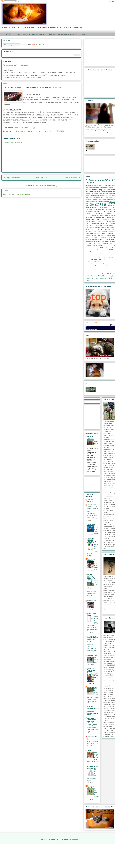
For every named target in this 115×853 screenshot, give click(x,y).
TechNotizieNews (92, 737)
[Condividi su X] (60, 131)
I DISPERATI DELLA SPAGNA (92, 637)
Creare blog (91, 592)
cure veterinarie (94, 228)
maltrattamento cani (92, 246)
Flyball (92, 237)
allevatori (108, 209)
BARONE (96, 677)
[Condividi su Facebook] (62, 131)
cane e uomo (90, 219)
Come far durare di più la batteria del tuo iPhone (92, 742)
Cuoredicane (91, 601)
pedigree (100, 256)
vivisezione (89, 280)
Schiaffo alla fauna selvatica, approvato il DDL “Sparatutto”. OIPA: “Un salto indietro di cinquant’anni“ (92, 512)
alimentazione (91, 207)
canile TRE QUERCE (102, 219)
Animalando (91, 524)
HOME (8, 34)
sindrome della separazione (95, 272)
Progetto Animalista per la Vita (92, 713)
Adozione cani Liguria (92, 193)
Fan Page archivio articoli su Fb (63, 34)
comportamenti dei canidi (99, 223)
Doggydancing (97, 231)
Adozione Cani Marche (92, 195)
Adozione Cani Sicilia (99, 199)
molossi (102, 245)
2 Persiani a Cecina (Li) (96, 443)
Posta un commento (13, 142)
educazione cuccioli (105, 233)
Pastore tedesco (102, 250)
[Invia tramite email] (57, 131)
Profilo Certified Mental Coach (30, 34)
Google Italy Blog (91, 614)
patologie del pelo (98, 252)
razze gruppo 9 (91, 266)
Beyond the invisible (91, 559)
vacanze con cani (92, 278)
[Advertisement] (41, 160)
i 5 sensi (109, 238)
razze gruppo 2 (92, 262)
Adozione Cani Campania (101, 189)
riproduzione (99, 270)
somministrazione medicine (94, 274)
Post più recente (11, 177)
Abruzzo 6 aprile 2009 (91, 500)
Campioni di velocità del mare (96, 529)
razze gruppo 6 (98, 264)
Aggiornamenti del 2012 (92, 594)
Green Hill (97, 237)
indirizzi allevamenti (106, 239)
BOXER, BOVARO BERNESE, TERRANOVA (91, 577)
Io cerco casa (92, 656)
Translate (39, 44)
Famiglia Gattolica (90, 437)
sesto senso (107, 270)
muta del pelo (110, 246)
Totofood (94, 276)
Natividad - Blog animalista (92, 707)
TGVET (89, 751)
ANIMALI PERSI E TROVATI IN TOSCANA (91, 541)
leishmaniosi (96, 244)
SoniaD (104, 274)
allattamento (89, 209)
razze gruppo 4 (106, 262)
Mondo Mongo (92, 687)
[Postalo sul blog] (58, 131)
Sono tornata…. (96, 582)
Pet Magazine (35, 77)
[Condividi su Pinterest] (63, 131)
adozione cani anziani (100, 187)
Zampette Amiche (90, 786)
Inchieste (94, 240)
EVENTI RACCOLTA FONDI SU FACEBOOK (98, 236)
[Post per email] (33, 128)
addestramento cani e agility (98, 185)
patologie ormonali (91, 256)
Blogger (74, 840)
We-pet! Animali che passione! (92, 767)
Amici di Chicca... (92, 505)
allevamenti (99, 209)
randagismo (103, 258)
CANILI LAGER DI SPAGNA (101, 221)
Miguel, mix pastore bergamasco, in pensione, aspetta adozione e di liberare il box (92, 644)
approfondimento (19, 131)
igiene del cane (33, 131)
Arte (84, 34)
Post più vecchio (72, 177)
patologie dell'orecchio (92, 254)
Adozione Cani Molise (105, 195)
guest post (103, 237)
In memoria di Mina (96, 659)
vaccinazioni (103, 278)
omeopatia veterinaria (92, 248)
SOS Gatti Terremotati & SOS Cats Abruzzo (92, 720)
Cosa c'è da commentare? (103, 226)
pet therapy (108, 256)
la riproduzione (108, 242)
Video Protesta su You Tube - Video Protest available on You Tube (92, 727)
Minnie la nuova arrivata (96, 565)
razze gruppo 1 (47, 131)
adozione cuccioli (97, 201)
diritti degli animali (100, 229)
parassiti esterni (91, 250)
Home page (41, 177)
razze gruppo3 (102, 266)
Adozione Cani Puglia (101, 197)
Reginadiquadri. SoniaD (92, 268)
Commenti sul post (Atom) (46, 186)
